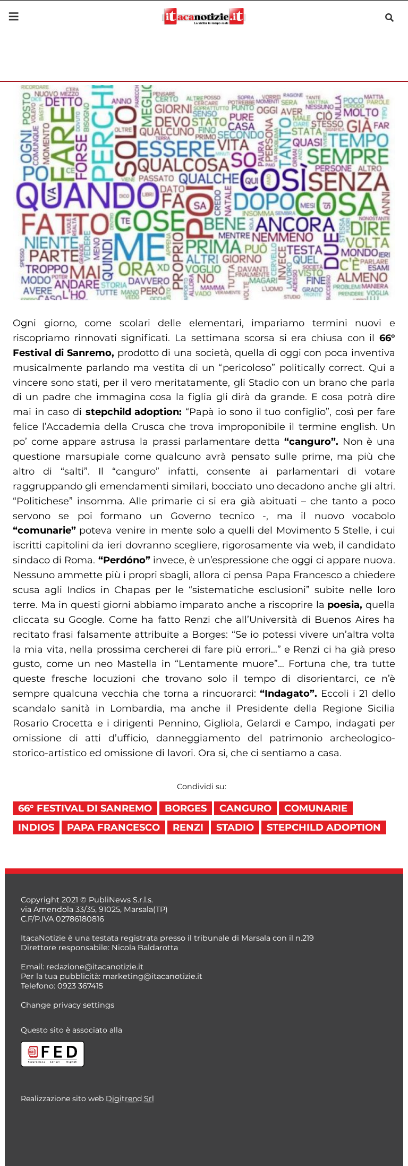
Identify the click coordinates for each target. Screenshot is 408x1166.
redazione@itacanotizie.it (94, 966)
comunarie (315, 808)
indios (36, 827)
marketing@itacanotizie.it (152, 976)
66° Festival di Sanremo (85, 808)
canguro (245, 808)
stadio (235, 827)
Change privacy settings (67, 1005)
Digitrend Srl (130, 1098)
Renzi (188, 827)
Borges (186, 808)
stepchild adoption (324, 827)
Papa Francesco (113, 827)
